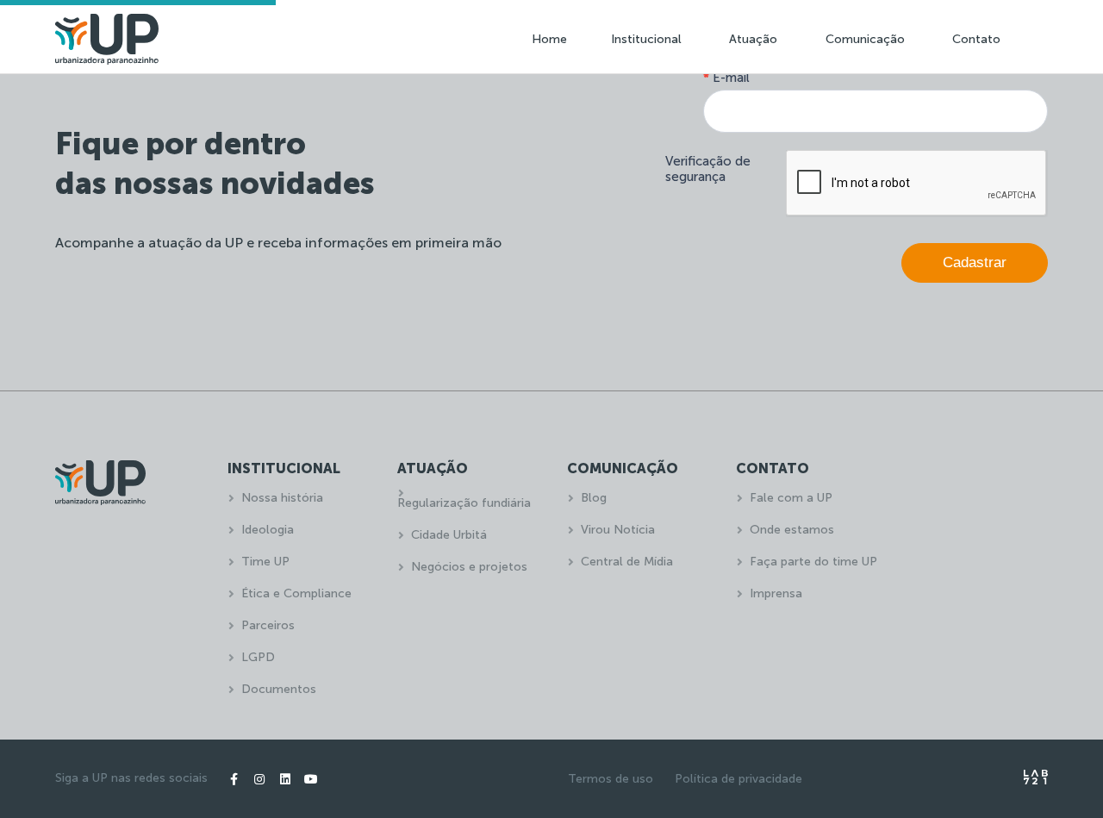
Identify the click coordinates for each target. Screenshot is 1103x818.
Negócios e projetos (469, 566)
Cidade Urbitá (449, 535)
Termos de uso (610, 778)
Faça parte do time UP (813, 561)
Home (549, 39)
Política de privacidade (738, 778)
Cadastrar (974, 262)
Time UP (265, 561)
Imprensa (776, 593)
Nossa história (282, 497)
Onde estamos (792, 529)
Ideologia (267, 529)
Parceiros (268, 625)
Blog (594, 497)
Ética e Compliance (296, 593)
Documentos (278, 689)
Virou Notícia (618, 529)
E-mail (726, 77)
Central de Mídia (627, 561)
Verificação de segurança (708, 168)
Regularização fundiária (464, 503)
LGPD (258, 657)
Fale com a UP (791, 497)
